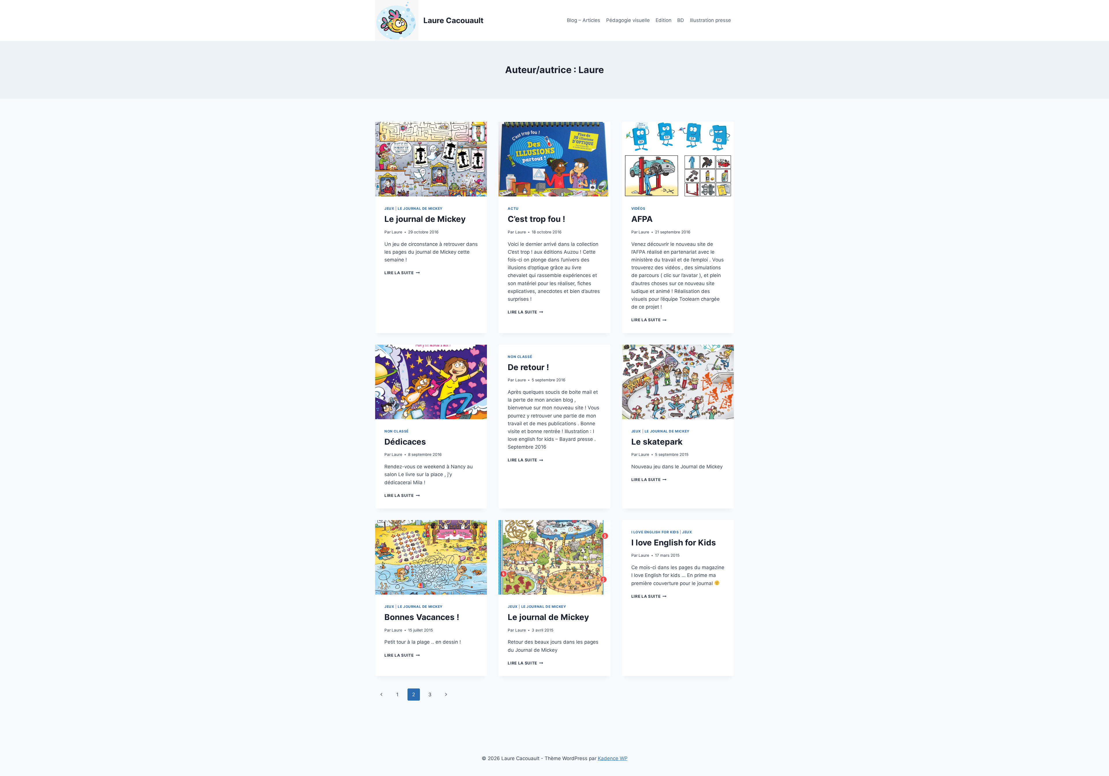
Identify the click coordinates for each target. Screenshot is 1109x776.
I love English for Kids (673, 542)
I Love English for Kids (655, 532)
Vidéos (638, 208)
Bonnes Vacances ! (421, 617)
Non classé (396, 431)
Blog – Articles (583, 20)
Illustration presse (710, 20)
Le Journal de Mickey (420, 208)
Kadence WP (613, 758)
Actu (513, 208)
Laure (397, 232)
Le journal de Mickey (425, 219)
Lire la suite (402, 272)
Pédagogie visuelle (628, 20)
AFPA (642, 219)
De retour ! (528, 367)
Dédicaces (405, 442)
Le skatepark (656, 442)
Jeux (389, 208)
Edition (663, 20)
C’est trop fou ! (536, 219)
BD (680, 20)
